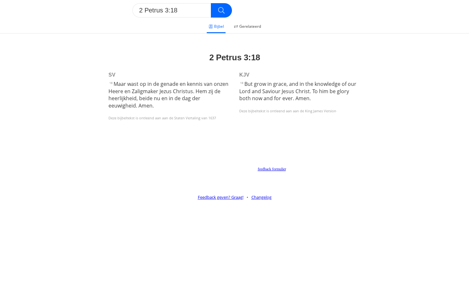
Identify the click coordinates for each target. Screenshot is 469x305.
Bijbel (219, 26)
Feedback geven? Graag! (220, 197)
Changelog (261, 197)
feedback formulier (272, 169)
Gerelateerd (250, 26)
